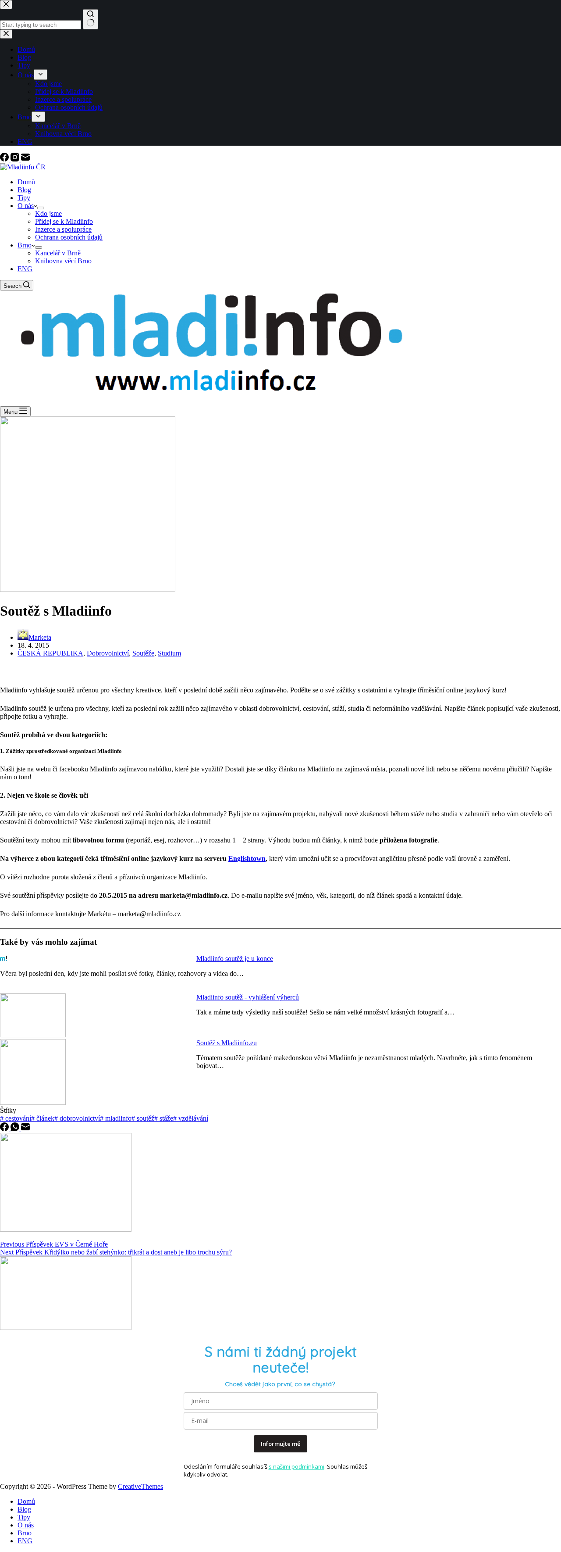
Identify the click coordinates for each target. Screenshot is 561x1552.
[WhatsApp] (16, 1129)
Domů (26, 182)
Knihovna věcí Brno (63, 261)
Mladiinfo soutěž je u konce (234, 958)
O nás (26, 205)
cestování (15, 1118)
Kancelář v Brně (58, 253)
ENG (25, 268)
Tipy (24, 197)
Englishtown (247, 858)
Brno (25, 245)
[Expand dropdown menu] (40, 208)
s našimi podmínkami (296, 1466)
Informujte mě (280, 1444)
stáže (163, 1118)
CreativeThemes (140, 1486)
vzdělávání (190, 1118)
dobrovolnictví (77, 1118)
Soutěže (143, 653)
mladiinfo (115, 1118)
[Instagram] (16, 159)
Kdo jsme (48, 213)
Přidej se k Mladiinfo (64, 221)
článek (42, 1118)
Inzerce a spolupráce (63, 229)
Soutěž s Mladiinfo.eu (226, 1043)
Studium (169, 653)
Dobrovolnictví (108, 653)
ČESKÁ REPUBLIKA (50, 653)
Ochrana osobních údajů (69, 237)
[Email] (25, 159)
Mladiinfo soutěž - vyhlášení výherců (247, 997)
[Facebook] (5, 159)
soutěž (142, 1118)
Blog (24, 190)
